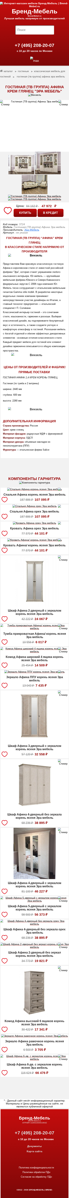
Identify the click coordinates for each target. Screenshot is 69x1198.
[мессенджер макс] (34, 61)
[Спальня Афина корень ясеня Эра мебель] (34, 489)
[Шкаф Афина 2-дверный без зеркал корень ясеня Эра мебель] (35, 947)
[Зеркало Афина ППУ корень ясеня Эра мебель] (34, 672)
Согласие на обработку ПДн (36, 1176)
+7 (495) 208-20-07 (34, 45)
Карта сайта (34, 1151)
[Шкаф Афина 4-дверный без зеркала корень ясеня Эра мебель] (35, 809)
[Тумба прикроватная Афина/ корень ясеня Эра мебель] (35, 628)
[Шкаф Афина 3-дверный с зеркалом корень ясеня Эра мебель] (35, 741)
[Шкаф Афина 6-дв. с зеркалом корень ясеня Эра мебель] (35, 1059)
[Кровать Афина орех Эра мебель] (34, 523)
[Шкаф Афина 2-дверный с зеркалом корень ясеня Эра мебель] (35, 605)
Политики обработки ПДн (36, 1172)
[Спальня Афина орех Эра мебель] (34, 506)
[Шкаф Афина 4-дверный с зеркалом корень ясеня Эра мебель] (35, 878)
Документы (34, 1146)
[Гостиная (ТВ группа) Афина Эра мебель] (34, 126)
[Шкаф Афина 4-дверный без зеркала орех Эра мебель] (35, 924)
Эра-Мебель (31, 229)
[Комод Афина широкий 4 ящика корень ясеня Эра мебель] (35, 652)
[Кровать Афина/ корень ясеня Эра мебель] (34, 540)
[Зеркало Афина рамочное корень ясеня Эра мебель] (34, 1036)
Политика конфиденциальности (36, 1167)
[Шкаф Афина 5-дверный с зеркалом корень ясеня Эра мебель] (35, 901)
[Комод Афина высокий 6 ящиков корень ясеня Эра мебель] (35, 1016)
